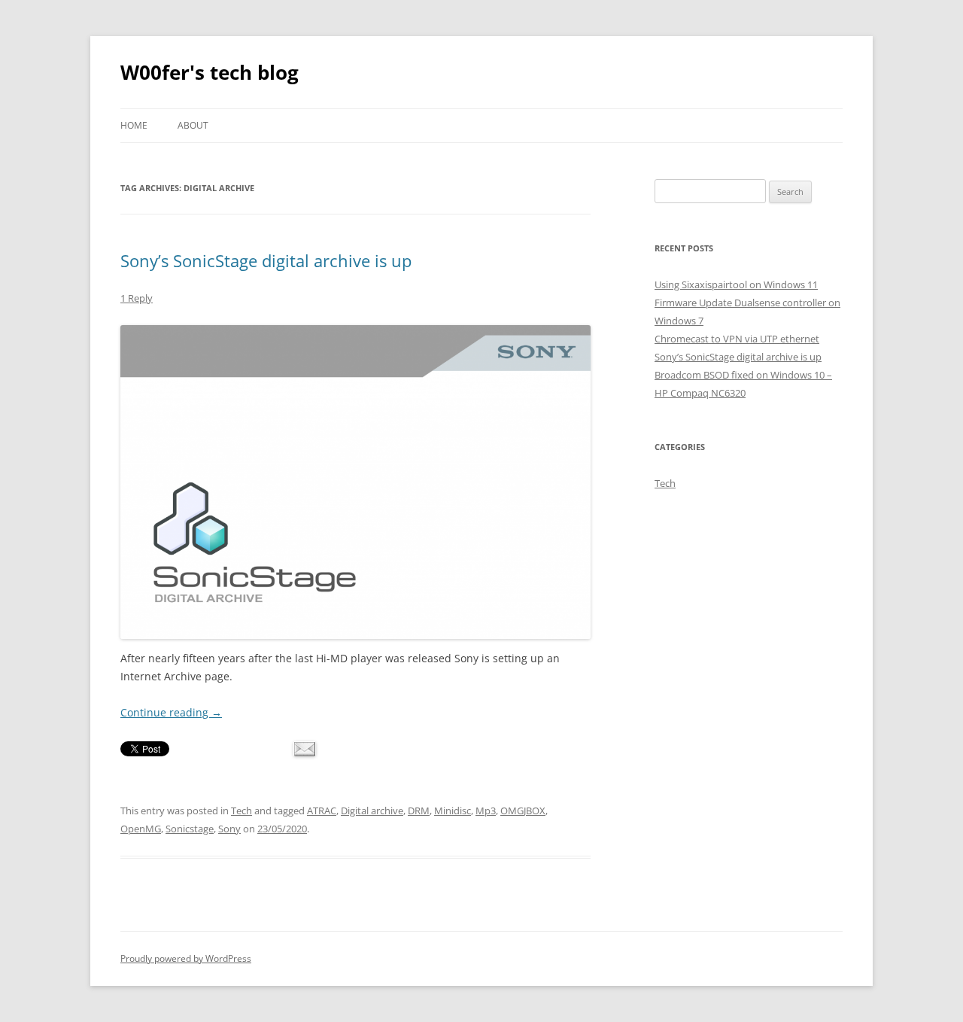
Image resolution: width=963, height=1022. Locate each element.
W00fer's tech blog (209, 72)
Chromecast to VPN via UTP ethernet (737, 338)
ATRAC (321, 810)
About (193, 125)
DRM (419, 810)
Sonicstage (190, 828)
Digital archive (372, 810)
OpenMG (140, 828)
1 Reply (136, 298)
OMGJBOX (522, 810)
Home (133, 125)
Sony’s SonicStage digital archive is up (266, 260)
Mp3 (485, 810)
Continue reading (171, 712)
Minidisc (452, 810)
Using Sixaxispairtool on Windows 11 (736, 284)
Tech (241, 810)
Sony (229, 828)
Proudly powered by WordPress (185, 958)
